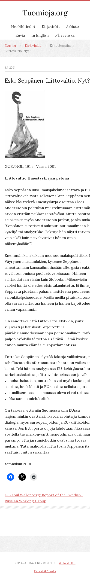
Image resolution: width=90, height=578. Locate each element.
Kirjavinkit (51, 26)
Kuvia (20, 35)
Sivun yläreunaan (45, 571)
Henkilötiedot (23, 26)
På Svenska (65, 35)
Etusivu (10, 45)
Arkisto (72, 26)
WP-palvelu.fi (67, 563)
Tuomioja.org (45, 12)
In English (40, 35)
